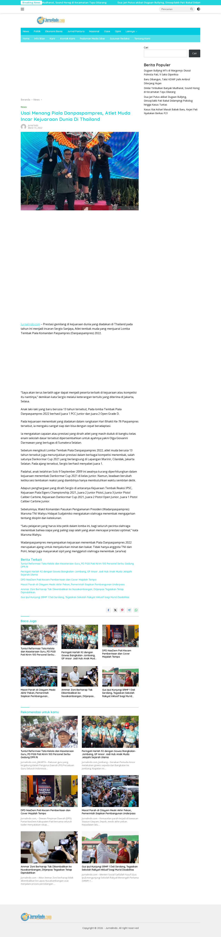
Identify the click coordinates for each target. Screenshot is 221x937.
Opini (118, 31)
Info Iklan (39, 38)
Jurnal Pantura (75, 31)
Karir (52, 38)
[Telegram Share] (129, 610)
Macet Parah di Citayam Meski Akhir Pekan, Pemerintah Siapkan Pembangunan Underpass (73, 584)
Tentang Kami (142, 38)
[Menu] (23, 9)
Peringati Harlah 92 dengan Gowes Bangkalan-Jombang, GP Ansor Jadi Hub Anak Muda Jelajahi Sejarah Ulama (76, 573)
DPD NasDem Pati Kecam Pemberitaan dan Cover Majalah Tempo (59, 579)
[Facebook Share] (108, 610)
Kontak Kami (67, 38)
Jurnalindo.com (30, 324)
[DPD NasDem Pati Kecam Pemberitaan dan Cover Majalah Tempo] (120, 636)
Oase (107, 31)
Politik (37, 31)
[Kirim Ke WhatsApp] (136, 610)
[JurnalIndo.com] (51, 20)
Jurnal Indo (33, 125)
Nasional (94, 31)
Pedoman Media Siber (92, 38)
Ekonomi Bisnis (54, 31)
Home (26, 38)
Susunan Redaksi (119, 38)
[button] (191, 9)
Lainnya (130, 31)
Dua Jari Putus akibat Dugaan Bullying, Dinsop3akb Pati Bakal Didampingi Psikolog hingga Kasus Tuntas (153, 2)
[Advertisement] (80, 71)
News (26, 31)
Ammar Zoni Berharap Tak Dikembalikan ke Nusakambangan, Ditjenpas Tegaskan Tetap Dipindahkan (72, 591)
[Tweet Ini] (115, 610)
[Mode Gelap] (198, 9)
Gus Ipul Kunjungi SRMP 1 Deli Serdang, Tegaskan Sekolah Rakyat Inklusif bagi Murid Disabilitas (75, 597)
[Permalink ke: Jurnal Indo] (23, 126)
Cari (146, 47)
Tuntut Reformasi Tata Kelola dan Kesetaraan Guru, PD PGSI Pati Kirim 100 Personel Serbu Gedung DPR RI (77, 565)
